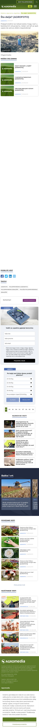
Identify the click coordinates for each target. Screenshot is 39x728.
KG (29, 409)
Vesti (34, 499)
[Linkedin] (10, 276)
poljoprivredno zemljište (9, 289)
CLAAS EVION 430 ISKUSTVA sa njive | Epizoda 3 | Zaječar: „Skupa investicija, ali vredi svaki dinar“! (28, 600)
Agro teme (10, 13)
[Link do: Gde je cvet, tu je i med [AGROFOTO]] (10, 575)
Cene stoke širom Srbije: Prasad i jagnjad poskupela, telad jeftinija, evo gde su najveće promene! (27, 624)
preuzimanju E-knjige (23, 353)
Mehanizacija (24, 606)
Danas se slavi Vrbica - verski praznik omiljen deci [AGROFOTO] (28, 529)
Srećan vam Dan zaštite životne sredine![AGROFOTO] (27, 540)
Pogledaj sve (19, 585)
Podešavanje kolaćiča (19, 724)
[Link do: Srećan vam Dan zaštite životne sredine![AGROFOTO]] (10, 542)
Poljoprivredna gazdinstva (18, 286)
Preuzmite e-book (19, 361)
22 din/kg (10, 383)
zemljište (4, 292)
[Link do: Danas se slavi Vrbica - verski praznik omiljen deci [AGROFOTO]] (10, 531)
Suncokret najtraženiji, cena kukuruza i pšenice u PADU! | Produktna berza (28, 612)
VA (26, 409)
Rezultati (26, 400)
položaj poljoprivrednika (28, 289)
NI (13, 409)
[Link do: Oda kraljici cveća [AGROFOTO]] (10, 553)
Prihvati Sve (19, 719)
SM (16, 409)
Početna (3, 13)
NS (9, 409)
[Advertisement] (19, 183)
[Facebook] (2, 276)
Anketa (10, 369)
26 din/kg (10, 390)
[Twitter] (6, 276)
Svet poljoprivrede (25, 2)
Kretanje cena (24, 616)
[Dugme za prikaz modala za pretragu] (37, 2)
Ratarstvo (5, 499)
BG (6, 409)
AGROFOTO (4, 286)
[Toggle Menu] (35, 6)
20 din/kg (10, 379)
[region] (19, 709)
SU (19, 409)
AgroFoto (17, 13)
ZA (33, 409)
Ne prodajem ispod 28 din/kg (16, 394)
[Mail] (14, 276)
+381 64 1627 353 (11, 679)
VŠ (23, 409)
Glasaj (13, 400)
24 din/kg (10, 386)
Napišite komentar (29, 300)
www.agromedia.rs (7, 682)
